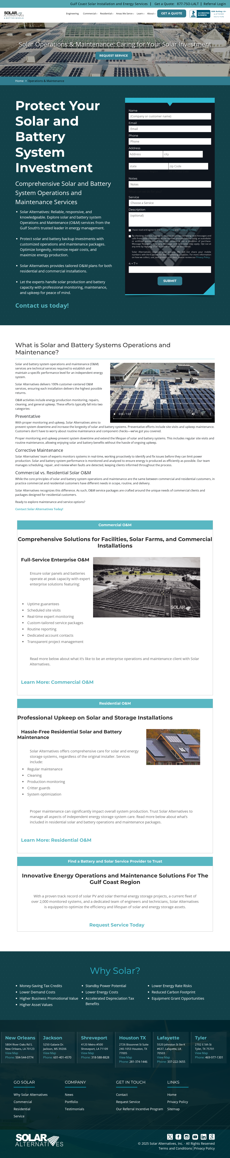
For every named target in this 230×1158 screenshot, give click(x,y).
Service (134, 197)
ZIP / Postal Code (179, 171)
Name (133, 110)
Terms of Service (187, 229)
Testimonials (74, 1109)
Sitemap (173, 1109)
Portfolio (71, 1102)
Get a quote (171, 13)
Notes (133, 178)
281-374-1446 (138, 1062)
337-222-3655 (176, 1062)
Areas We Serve (124, 13)
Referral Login (215, 4)
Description (137, 209)
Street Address (137, 159)
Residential (106, 13)
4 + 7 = (133, 263)
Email (133, 123)
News (69, 1094)
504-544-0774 (24, 1057)
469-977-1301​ (214, 1057)
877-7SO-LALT (188, 4)
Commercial (89, 13)
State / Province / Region (143, 171)
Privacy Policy (168, 229)
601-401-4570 (62, 1057)
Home (171, 1094)
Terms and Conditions (175, 1148)
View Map (11, 1053)
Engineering (72, 13)
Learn (140, 13)
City (165, 159)
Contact (122, 1094)
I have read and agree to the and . (164, 229)
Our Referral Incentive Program (139, 1109)
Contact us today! (42, 305)
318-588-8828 (100, 1057)
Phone (133, 135)
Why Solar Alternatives (31, 1094)
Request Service (113, 55)
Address (134, 148)
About (150, 13)
